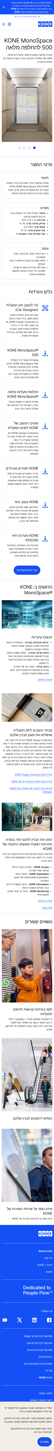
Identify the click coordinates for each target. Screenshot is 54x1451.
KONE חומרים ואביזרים (22, 468)
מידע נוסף (47, 907)
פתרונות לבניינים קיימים (39, 1349)
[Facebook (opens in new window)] (49, 1319)
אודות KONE (45, 1377)
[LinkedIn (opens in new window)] (34, 1319)
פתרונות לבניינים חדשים (39, 1343)
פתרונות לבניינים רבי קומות (38, 1336)
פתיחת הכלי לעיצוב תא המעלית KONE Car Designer (31, 790)
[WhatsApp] (5, 982)
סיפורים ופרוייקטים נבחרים (38, 1363)
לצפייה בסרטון (45, 679)
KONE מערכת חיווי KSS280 (25, 537)
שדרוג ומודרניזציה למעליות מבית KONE (31, 11)
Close (4, 7)
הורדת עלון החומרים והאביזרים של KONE (32, 781)
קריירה (48, 1370)
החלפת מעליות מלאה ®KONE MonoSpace (22, 394)
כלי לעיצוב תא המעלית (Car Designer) (22, 307)
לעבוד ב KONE (44, 1264)
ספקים (49, 1271)
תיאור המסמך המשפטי (41, 1400)
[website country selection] (9, 24)
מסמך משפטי (45, 1393)
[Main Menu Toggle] (4, 24)
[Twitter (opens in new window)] (20, 1319)
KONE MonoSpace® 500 (22, 352)
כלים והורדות (45, 1356)
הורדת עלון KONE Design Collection (33, 774)
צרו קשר (48, 1258)
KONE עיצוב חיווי (26, 502)
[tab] (34, 147)
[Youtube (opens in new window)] (5, 1319)
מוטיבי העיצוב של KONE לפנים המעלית (23, 425)
